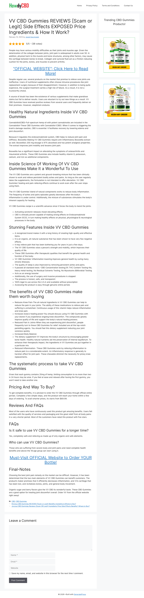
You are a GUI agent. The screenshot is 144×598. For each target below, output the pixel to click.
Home (79, 6)
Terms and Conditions (110, 6)
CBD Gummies (21, 501)
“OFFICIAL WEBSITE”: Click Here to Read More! (50, 71)
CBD (13, 501)
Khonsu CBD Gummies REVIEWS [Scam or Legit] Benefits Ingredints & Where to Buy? (44, 504)
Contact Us (128, 6)
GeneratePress (80, 594)
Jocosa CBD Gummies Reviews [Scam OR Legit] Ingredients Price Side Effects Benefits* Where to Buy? (51, 506)
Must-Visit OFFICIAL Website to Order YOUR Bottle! (51, 460)
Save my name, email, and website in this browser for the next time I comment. (47, 573)
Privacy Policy (91, 6)
